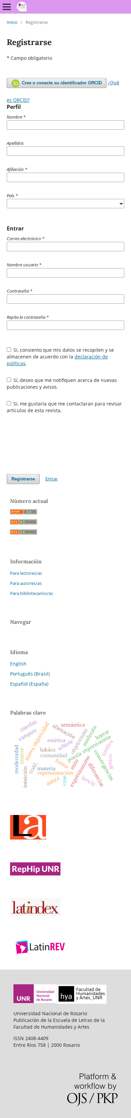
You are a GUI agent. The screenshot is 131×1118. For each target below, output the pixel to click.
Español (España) (29, 684)
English (18, 663)
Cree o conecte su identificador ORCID (61, 82)
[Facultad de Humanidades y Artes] (81, 1002)
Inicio (12, 22)
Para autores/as (26, 583)
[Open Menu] (6, 6)
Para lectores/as (26, 573)
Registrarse (23, 478)
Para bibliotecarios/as (31, 593)
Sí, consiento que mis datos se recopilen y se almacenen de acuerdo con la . (60, 357)
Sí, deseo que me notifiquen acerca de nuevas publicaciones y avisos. (62, 383)
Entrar (51, 479)
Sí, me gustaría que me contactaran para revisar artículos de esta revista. (64, 407)
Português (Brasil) (30, 674)
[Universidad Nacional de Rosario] (34, 1002)
